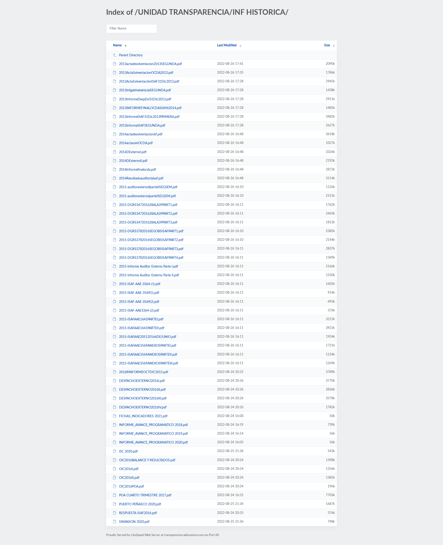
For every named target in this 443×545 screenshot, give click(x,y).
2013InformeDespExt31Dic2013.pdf (145, 99)
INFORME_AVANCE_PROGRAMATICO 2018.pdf (153, 425)
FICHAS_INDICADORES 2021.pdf (143, 416)
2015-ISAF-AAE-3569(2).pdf (139, 301)
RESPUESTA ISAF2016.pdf (138, 513)
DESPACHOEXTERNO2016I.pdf (142, 381)
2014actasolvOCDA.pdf (136, 143)
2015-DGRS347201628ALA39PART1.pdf (148, 205)
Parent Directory (131, 55)
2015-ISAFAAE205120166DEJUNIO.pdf (147, 337)
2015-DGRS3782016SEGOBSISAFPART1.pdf (151, 231)
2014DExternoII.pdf (133, 161)
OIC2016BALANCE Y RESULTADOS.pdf (147, 460)
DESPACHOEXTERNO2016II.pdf (142, 389)
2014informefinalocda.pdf (137, 169)
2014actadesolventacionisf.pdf (140, 134)
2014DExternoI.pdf (133, 152)
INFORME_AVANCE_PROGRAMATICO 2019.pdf (153, 433)
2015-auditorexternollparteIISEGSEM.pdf (148, 187)
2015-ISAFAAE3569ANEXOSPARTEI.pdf (147, 345)
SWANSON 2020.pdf (134, 522)
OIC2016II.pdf (129, 477)
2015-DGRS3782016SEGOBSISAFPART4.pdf (151, 257)
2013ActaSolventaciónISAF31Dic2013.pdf (149, 81)
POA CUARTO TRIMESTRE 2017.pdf (145, 495)
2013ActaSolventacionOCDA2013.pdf (146, 72)
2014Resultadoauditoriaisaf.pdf (141, 178)
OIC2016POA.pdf (131, 486)
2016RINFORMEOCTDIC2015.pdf (143, 372)
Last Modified (226, 45)
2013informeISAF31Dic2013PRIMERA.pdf (149, 117)
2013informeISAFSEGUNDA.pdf (142, 125)
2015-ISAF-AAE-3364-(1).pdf (139, 284)
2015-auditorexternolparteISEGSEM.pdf (147, 196)
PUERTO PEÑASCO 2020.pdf (140, 504)
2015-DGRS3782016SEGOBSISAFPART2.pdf (151, 240)
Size (327, 45)
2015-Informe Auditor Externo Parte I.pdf (148, 266)
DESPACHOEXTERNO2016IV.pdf (143, 407)
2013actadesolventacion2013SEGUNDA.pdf (150, 64)
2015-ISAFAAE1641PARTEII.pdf (141, 328)
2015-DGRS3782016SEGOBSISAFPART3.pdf (151, 248)
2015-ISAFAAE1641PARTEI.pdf (141, 319)
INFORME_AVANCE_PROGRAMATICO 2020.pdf (153, 442)
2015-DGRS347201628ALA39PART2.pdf (148, 213)
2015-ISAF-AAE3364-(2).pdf (139, 310)
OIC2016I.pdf (128, 469)
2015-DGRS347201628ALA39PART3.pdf (148, 222)
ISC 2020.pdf (128, 451)
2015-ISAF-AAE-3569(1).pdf (139, 293)
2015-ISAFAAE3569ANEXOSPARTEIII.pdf (148, 363)
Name (117, 45)
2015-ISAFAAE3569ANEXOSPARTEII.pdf (148, 354)
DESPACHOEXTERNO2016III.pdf (143, 398)
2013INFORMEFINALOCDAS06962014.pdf (150, 108)
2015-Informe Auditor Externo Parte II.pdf (149, 275)
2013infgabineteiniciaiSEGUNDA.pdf (145, 90)
